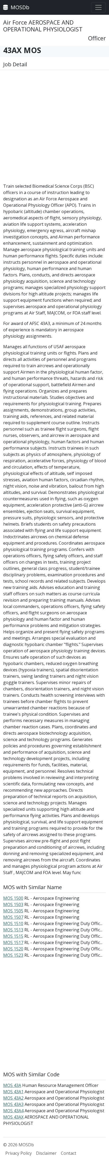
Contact (68, 1153)
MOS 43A (12, 1085)
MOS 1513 (13, 930)
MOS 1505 (13, 911)
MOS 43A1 (13, 1092)
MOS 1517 (13, 942)
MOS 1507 (13, 917)
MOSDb (19, 7)
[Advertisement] (54, 128)
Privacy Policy (18, 1153)
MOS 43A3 (13, 1104)
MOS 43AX (13, 1117)
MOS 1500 (13, 898)
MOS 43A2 (13, 1098)
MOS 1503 (13, 904)
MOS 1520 (13, 949)
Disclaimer (46, 1153)
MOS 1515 (13, 936)
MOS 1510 (13, 923)
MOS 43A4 (13, 1111)
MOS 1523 (13, 955)
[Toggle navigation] (98, 7)
